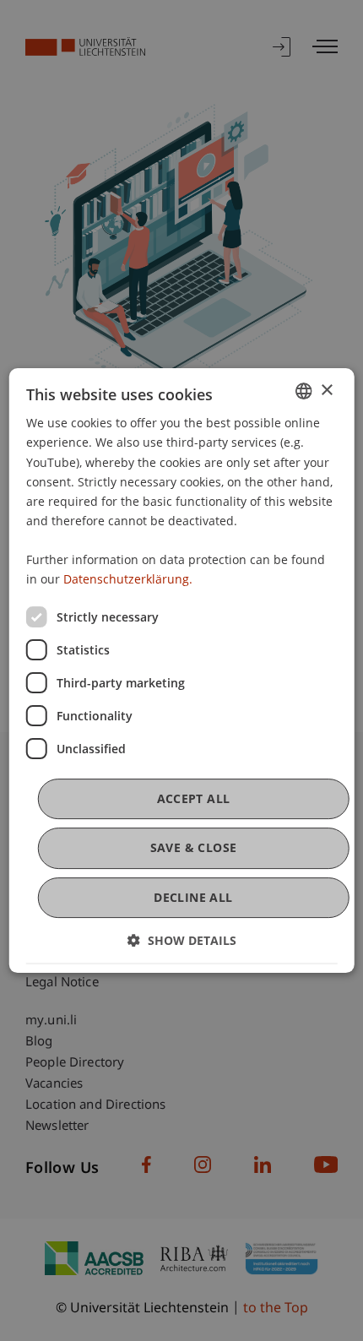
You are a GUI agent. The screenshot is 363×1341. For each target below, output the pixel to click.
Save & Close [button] (193, 848)
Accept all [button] (193, 798)
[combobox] (303, 391)
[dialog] (182, 670)
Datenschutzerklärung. (127, 579)
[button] (181, 940)
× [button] (326, 390)
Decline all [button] (193, 897)
